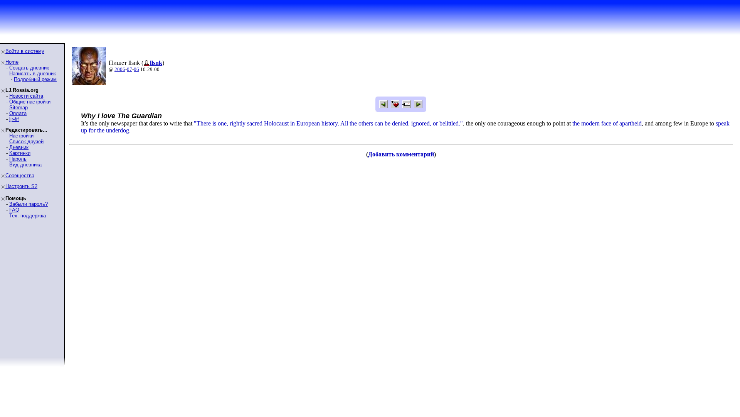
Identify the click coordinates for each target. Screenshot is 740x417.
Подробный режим (35, 79)
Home (11, 62)
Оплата (18, 113)
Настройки (21, 136)
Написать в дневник (32, 73)
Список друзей (26, 141)
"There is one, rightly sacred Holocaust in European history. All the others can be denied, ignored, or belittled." (328, 123)
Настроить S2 (21, 186)
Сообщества (19, 175)
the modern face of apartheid (607, 123)
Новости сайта (26, 96)
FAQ (14, 210)
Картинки (19, 153)
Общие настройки (29, 102)
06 (136, 69)
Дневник (19, 147)
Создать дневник (29, 68)
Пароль (18, 159)
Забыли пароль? (28, 204)
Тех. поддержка (27, 216)
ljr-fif (14, 119)
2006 (119, 69)
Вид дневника (25, 165)
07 (129, 69)
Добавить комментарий (401, 154)
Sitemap (18, 107)
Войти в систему (24, 51)
